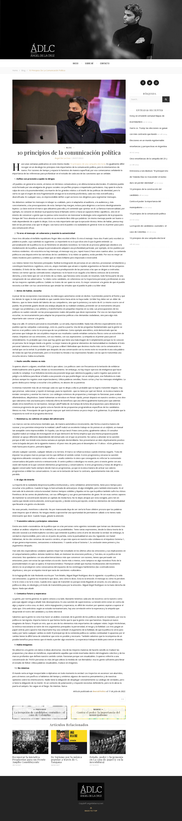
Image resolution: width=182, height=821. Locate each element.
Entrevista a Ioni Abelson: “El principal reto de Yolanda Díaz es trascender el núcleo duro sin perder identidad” (149, 176)
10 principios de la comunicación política (148, 213)
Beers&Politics (99, 691)
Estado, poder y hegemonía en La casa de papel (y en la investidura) (106, 759)
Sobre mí (89, 63)
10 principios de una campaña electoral (87, 164)
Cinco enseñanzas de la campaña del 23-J (148, 158)
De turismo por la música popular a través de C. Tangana (66, 759)
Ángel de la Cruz (62, 158)
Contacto (104, 63)
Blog (23, 70)
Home (15, 70)
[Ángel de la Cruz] (91, 29)
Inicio (75, 63)
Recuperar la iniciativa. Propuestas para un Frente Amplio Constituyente (29, 759)
